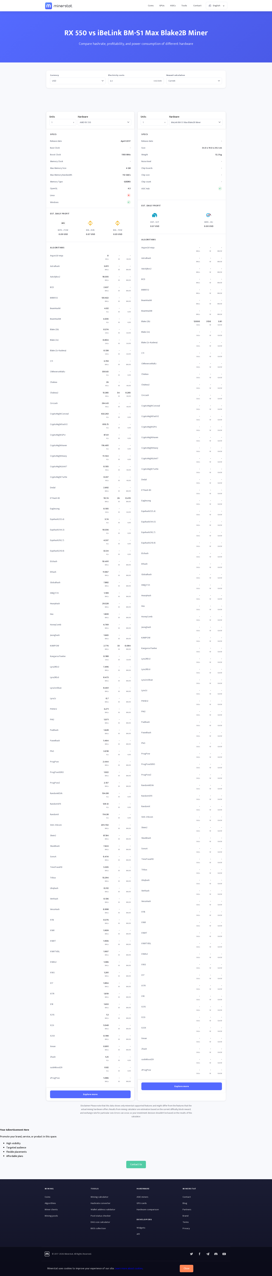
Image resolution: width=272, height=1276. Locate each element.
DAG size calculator (100, 1222)
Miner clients (51, 1209)
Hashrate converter (100, 1203)
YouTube (216, 1254)
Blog (185, 1203)
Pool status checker (101, 1216)
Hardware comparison (148, 1209)
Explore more (90, 1094)
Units (52, 117)
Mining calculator (99, 1197)
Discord (224, 1254)
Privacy (186, 1228)
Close (186, 1268)
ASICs (173, 6)
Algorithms (50, 1203)
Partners (187, 1209)
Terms (186, 1222)
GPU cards (142, 1203)
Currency (54, 75)
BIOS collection (98, 1228)
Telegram (208, 1254)
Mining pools (51, 1216)
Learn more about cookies (129, 1268)
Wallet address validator (103, 1209)
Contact (197, 6)
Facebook (199, 1254)
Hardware (83, 117)
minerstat (59, 5)
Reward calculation (175, 75)
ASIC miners (142, 1197)
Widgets (141, 1228)
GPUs (161, 6)
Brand (185, 1216)
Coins (151, 6)
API (138, 1234)
